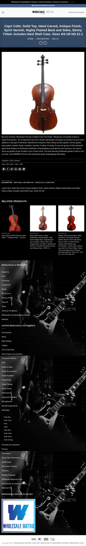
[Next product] (41, 43)
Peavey (5, 449)
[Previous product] (45, 43)
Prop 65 (5, 302)
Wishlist (5, 319)
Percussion (6, 453)
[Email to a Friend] (16, 169)
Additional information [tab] (24, 182)
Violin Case (8, 433)
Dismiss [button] (71, 2)
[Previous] (1, 232)
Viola (5, 423)
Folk (3, 363)
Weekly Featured (8, 475)
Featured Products (9, 358)
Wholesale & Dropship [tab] (44, 182)
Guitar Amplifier (8, 376)
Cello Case (8, 420)
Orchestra (42, 39)
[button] (3, 12)
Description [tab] (7, 182)
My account (6, 293)
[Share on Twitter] (12, 169)
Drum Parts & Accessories (12, 354)
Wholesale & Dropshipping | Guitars (16, 315)
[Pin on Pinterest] (20, 169)
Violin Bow (7, 430)
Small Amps (6, 462)
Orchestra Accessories (10, 445)
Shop (4, 306)
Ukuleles (5, 471)
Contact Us (6, 285)
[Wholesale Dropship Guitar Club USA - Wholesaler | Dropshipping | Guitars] (43, 12)
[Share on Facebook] (8, 169)
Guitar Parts (6, 380)
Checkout (5, 281)
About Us (5, 272)
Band (4, 337)
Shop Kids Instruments (11, 458)
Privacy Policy (7, 298)
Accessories (6, 332)
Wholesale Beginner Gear (12, 479)
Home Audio (7, 389)
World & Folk (7, 488)
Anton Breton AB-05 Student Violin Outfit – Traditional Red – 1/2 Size (14, 237)
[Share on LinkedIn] (24, 169)
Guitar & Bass (7, 367)
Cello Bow (7, 417)
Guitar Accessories (9, 371)
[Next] (84, 232)
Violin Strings (8, 440)
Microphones (7, 401)
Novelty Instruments (9, 406)
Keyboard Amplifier (9, 397)
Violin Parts (8, 436)
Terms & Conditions (9, 311)
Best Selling (6, 341)
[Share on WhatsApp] (4, 169)
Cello (55, 39)
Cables (4, 345)
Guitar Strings (7, 384)
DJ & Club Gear (8, 350)
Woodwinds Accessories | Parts (14, 484)
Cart (3, 276)
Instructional (6, 393)
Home (30, 39)
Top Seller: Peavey (9, 466)
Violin (6, 427)
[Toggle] (83, 332)
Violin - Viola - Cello (16, 164)
